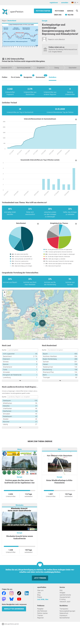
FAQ (61, 590)
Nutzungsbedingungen (67, 611)
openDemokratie (65, 595)
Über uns (40, 590)
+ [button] (4, 292)
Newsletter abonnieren (14, 609)
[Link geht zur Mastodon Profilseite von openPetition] (4, 599)
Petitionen (59, 11)
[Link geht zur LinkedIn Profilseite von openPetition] (27, 593)
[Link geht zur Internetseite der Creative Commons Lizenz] (3, 624)
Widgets (62, 593)
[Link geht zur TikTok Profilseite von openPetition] (19, 593)
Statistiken (52, 77)
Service (70, 11)
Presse (39, 597)
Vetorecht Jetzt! (65, 602)
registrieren (54, 3)
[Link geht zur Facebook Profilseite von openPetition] (4, 593)
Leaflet (33, 339)
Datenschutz (64, 613)
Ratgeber (40, 609)
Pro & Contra (15, 76)
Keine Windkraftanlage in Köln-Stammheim (59, 481)
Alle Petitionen (42, 611)
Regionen (40, 618)
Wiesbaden (19, 505)
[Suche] (77, 11)
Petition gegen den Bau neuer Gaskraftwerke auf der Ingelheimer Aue (20, 481)
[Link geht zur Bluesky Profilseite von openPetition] (11, 599)
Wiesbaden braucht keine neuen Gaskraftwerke (19, 537)
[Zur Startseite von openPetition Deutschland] (13, 12)
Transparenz (64, 609)
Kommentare (40, 76)
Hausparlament (65, 597)
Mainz (19, 449)
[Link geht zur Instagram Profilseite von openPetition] (11, 593)
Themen (40, 615)
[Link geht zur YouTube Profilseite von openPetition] (19, 599)
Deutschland (11, 21)
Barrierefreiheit (65, 618)
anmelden (64, 3)
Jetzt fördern (40, 578)
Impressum (63, 615)
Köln (59, 449)
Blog (38, 595)
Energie (44, 21)
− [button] (4, 295)
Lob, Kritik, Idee (42, 599)
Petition (4, 77)
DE (74, 3)
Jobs (39, 593)
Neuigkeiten (28, 76)
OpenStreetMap (59, 339)
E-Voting (62, 599)
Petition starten (43, 11)
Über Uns (57, 15)
